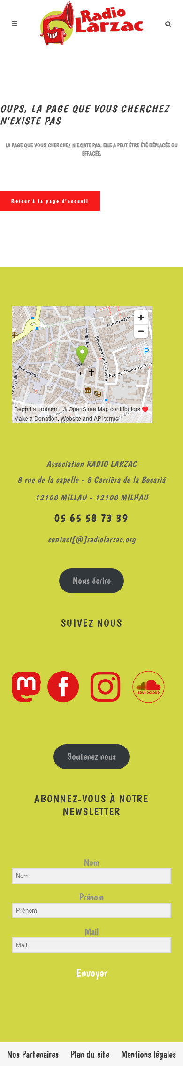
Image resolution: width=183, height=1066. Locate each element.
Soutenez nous (91, 756)
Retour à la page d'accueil (50, 201)
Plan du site (89, 1054)
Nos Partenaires (33, 1054)
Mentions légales (148, 1054)
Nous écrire (92, 580)
